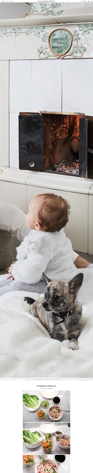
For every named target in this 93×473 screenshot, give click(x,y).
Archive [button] (11, 1)
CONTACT (58, 379)
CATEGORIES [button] (3, 1)
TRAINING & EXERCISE (40, 379)
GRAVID (34, 379)
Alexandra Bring (46, 1)
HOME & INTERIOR (52, 379)
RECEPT (47, 379)
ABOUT (8, 1)
